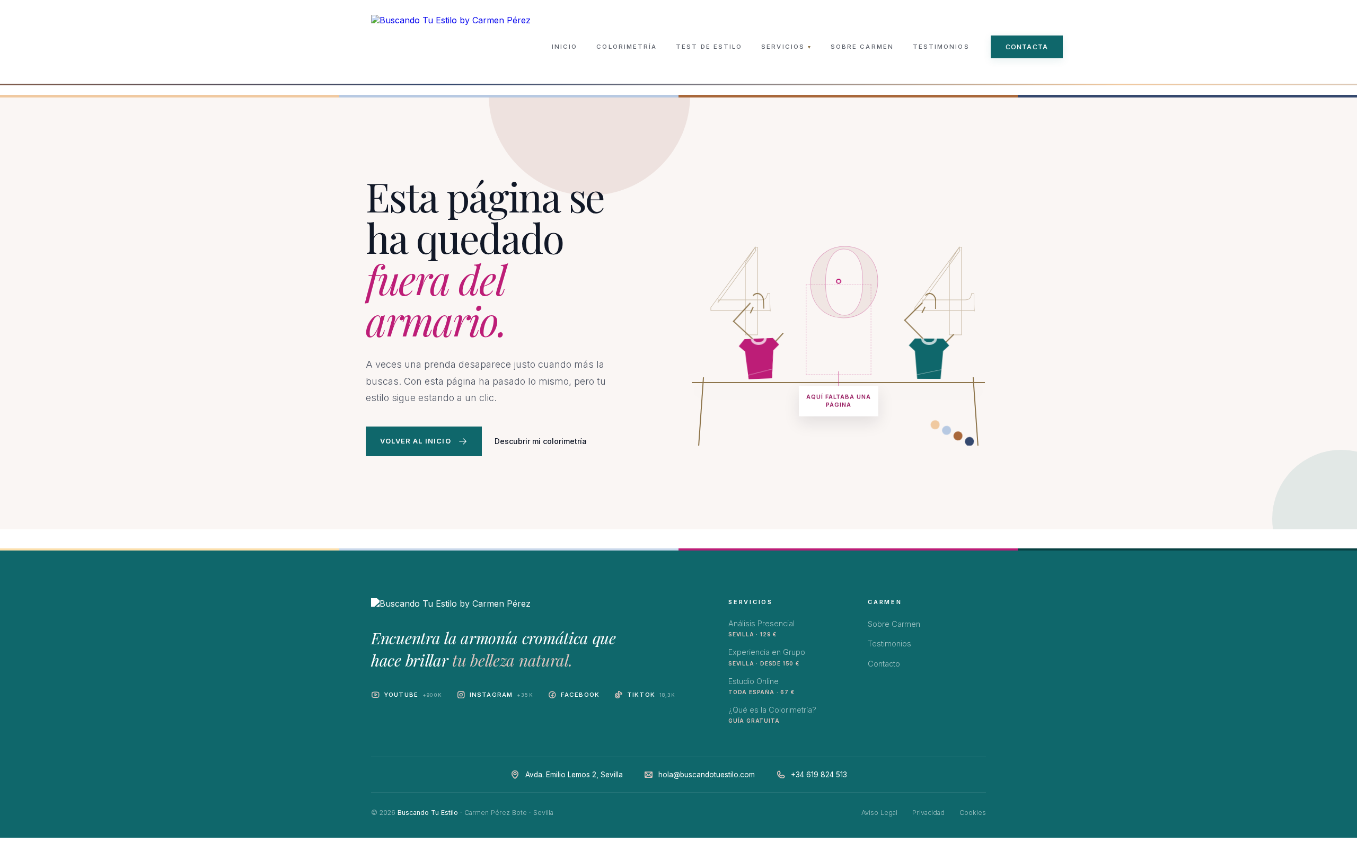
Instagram (501, 694)
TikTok (651, 694)
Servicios (786, 46)
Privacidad (928, 812)
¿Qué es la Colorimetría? (772, 714)
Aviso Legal (879, 812)
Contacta (1027, 47)
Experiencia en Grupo (766, 656)
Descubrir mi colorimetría (541, 441)
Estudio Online (761, 686)
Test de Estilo (709, 46)
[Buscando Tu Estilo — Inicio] (451, 46)
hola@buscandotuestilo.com (706, 774)
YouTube (413, 694)
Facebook (580, 694)
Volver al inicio (415, 441)
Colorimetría (626, 46)
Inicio (564, 46)
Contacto (884, 663)
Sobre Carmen (862, 46)
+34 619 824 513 (819, 774)
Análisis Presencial (761, 628)
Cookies (972, 812)
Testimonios (941, 46)
